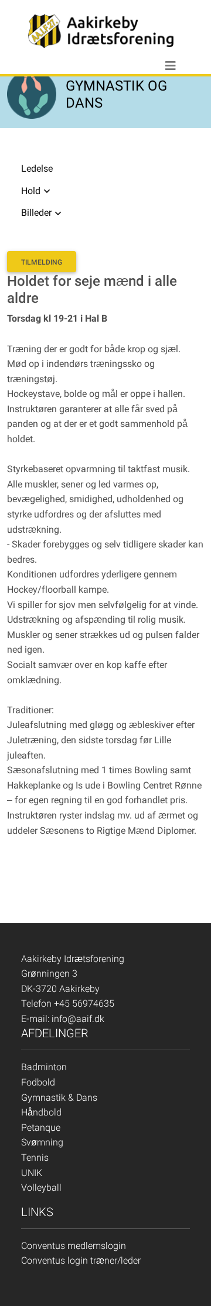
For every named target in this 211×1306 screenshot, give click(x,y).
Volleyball (41, 1187)
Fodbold (38, 1082)
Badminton (44, 1067)
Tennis (35, 1157)
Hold (30, 190)
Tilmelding (41, 262)
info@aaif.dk (78, 1018)
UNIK (31, 1172)
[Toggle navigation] (170, 66)
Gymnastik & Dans (59, 1097)
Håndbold (41, 1112)
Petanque (40, 1127)
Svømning (42, 1142)
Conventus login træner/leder (81, 1260)
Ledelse (37, 168)
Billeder (36, 212)
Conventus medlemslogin (73, 1245)
